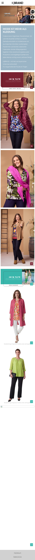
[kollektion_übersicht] (17, 81)
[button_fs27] (31, 284)
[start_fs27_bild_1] (17, 316)
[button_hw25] (31, 87)
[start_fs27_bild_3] (17, 476)
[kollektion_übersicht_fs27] (17, 278)
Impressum (17, 553)
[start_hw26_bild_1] (17, 120)
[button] (2, 3)
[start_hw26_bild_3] (17, 237)
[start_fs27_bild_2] (17, 375)
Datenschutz (17, 557)
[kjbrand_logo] (17, 2)
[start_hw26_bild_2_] (17, 178)
